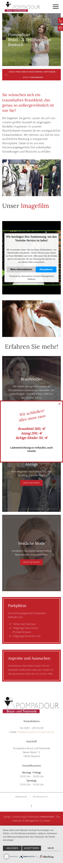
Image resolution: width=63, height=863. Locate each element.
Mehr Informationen (21, 269)
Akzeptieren (46, 269)
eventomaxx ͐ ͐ (47, 816)
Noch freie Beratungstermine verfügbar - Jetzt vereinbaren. (33, 75)
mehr (51, 848)
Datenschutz (40, 797)
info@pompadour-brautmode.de (35, 732)
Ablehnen (12, 848)
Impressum (21, 797)
